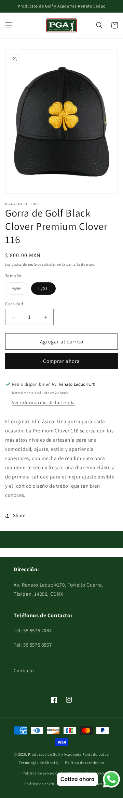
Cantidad (14, 304)
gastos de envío (24, 264)
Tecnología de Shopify (38, 762)
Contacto (24, 670)
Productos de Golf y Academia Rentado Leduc (68, 754)
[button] (8, 25)
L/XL (43, 288)
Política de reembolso (84, 762)
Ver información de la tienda (43, 402)
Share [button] (19, 515)
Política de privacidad (42, 773)
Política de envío (39, 783)
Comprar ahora (61, 361)
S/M (20, 290)
